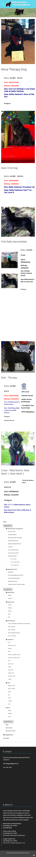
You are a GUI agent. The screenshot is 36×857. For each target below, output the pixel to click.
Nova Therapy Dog (14, 69)
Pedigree (7, 103)
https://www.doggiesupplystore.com (14, 843)
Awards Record (9, 420)
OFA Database (28, 412)
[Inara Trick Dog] (18, 137)
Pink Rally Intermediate (14, 241)
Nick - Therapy (9, 377)
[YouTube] (34, 855)
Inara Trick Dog (9, 168)
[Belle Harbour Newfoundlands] (18, 4)
